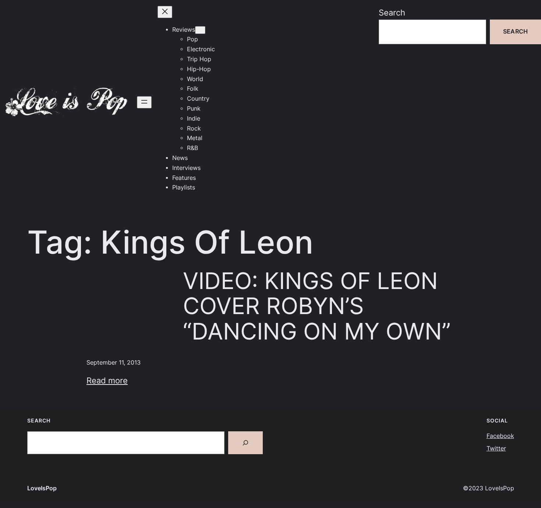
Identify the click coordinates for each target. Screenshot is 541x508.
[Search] (245, 442)
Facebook (500, 435)
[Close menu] (165, 12)
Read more (107, 380)
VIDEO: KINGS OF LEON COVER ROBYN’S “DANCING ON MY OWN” (317, 306)
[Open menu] (144, 102)
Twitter (496, 448)
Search (392, 12)
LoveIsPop (42, 488)
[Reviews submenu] (200, 30)
